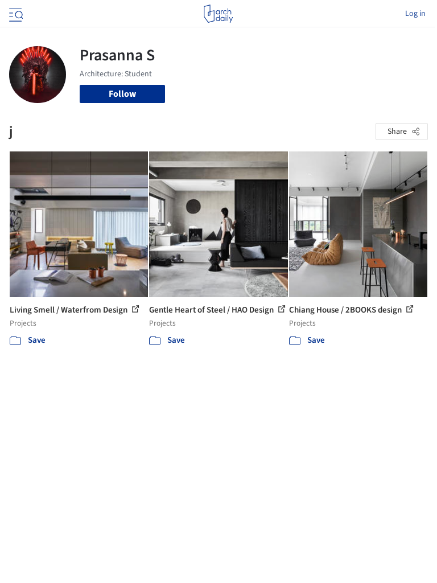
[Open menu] (15, 14)
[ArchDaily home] (218, 14)
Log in (415, 14)
